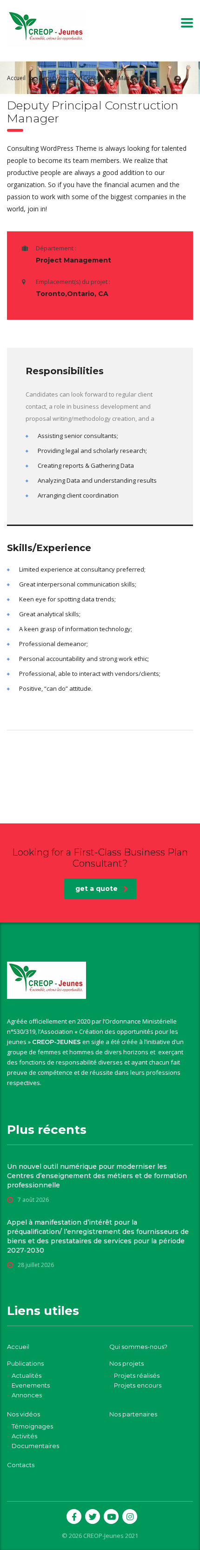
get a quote (96, 888)
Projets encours (137, 1385)
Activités (24, 1436)
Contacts (20, 1465)
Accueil (16, 78)
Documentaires (35, 1445)
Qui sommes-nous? (138, 1346)
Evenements (31, 1385)
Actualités (26, 1375)
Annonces (27, 1395)
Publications (25, 1363)
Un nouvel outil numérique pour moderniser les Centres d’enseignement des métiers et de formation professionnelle (97, 1175)
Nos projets (126, 1363)
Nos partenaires (133, 1414)
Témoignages (32, 1426)
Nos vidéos (23, 1414)
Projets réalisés (137, 1375)
